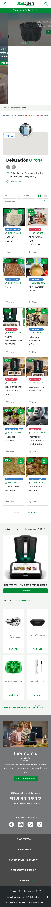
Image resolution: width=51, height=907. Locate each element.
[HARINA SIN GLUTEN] (14, 218)
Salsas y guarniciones (14, 479)
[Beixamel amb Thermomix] (14, 467)
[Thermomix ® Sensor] (37, 667)
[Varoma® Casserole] (37, 620)
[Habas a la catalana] (14, 417)
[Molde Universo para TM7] (13, 667)
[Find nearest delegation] (5, 4)
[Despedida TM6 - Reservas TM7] (37, 367)
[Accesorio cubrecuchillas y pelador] (13, 620)
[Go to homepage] (25, 4)
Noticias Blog (35, 229)
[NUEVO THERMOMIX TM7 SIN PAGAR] (14, 318)
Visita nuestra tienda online (24, 10)
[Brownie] (14, 268)
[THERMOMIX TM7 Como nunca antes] (14, 367)
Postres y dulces (12, 279)
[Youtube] (21, 824)
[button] (46, 4)
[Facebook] (11, 824)
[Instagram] (30, 824)
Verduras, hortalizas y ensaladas (18, 429)
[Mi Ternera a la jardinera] (37, 467)
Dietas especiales (13, 229)
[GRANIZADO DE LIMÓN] (37, 268)
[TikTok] (40, 824)
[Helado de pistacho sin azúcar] (37, 318)
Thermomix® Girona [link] (18, 108)
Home (5, 108)
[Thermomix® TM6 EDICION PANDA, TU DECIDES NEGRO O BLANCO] (37, 417)
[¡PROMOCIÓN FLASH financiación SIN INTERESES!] (37, 218)
